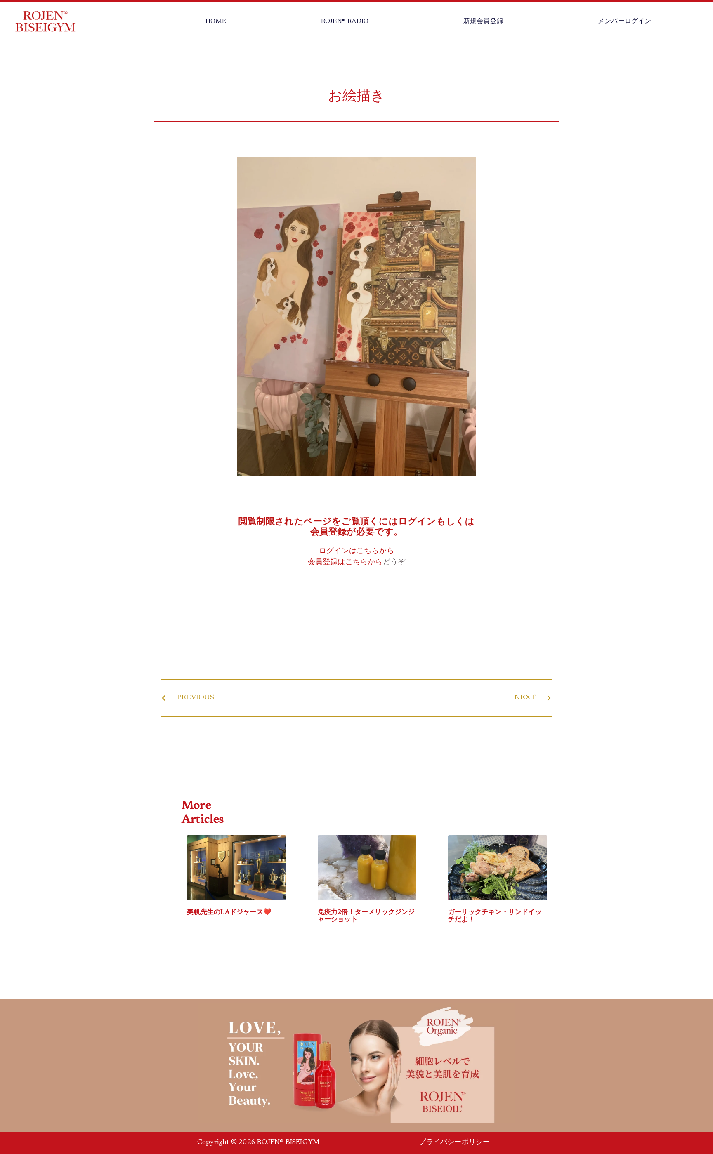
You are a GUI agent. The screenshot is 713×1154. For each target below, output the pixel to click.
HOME (216, 21)
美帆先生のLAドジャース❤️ (229, 912)
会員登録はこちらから (345, 562)
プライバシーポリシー (454, 1142)
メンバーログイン (625, 21)
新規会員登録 (483, 21)
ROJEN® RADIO (344, 21)
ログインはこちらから (356, 551)
